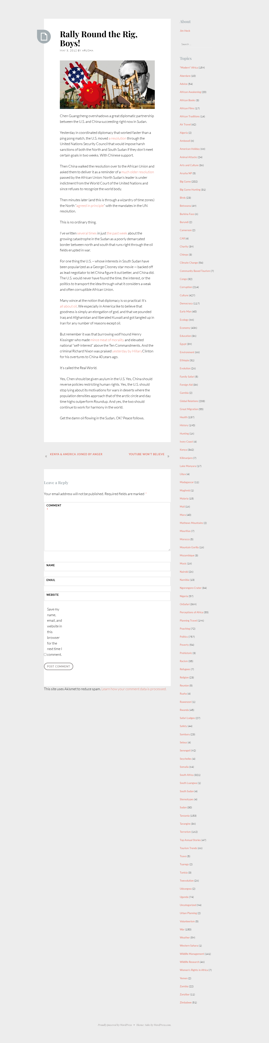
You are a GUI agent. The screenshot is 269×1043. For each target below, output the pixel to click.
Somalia (184, 766)
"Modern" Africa (189, 67)
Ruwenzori (186, 701)
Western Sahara (189, 945)
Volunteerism (187, 921)
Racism (184, 661)
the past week (117, 233)
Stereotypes (187, 799)
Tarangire (185, 823)
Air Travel (185, 124)
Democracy (186, 303)
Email (50, 580)
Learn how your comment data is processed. (134, 689)
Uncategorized (188, 905)
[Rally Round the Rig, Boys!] (44, 37)
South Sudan (187, 791)
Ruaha (183, 693)
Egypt (183, 344)
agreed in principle (90, 205)
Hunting (184, 433)
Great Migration (189, 409)
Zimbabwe (186, 1002)
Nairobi (184, 571)
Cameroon (186, 230)
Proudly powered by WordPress (115, 1024)
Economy (185, 327)
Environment (187, 352)
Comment (53, 507)
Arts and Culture (189, 165)
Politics (184, 636)
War (182, 929)
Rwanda (184, 709)
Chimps (184, 254)
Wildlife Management (192, 953)
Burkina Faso (187, 214)
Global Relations (189, 401)
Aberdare (185, 75)
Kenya (183, 449)
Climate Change (189, 262)
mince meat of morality (107, 340)
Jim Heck (185, 30)
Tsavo (183, 856)
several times (87, 233)
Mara (183, 514)
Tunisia (184, 872)
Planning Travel (188, 620)
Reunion (184, 685)
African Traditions (190, 116)
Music (183, 563)
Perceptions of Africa (191, 612)
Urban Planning (188, 913)
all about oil (68, 306)
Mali (182, 506)
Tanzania (185, 815)
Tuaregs (184, 864)
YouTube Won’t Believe (147, 454)
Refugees (185, 669)
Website (52, 594)
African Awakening (190, 92)
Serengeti (185, 750)
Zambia (184, 986)
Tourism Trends (188, 848)
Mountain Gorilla (189, 547)
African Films (187, 108)
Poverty (184, 644)
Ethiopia (184, 360)
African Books (187, 100)
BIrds (183, 197)
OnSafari (185, 604)
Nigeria (184, 596)
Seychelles (186, 758)
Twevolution (187, 880)
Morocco (185, 539)
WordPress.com (162, 1024)
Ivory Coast (186, 441)
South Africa (187, 774)
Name (50, 565)
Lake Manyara (188, 466)
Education (185, 335)
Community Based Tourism (195, 270)
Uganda (184, 896)
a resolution (117, 138)
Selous (183, 742)
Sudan (183, 807)
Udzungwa (186, 888)
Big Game (185, 181)
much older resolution (137, 172)
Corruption (186, 287)
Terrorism (185, 831)
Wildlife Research (189, 961)
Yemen (183, 978)
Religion (184, 677)
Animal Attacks (188, 157)
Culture (184, 295)
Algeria (184, 132)
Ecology (184, 319)
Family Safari (187, 376)
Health (183, 417)
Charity (184, 246)
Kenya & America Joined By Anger (76, 454)
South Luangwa (188, 783)
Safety (183, 726)
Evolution (185, 368)
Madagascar (187, 482)
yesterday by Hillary (127, 351)
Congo (183, 279)
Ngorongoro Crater (190, 587)
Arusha (87, 50)
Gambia (184, 392)
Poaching (185, 628)
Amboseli (185, 140)
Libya (183, 474)
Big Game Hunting (190, 189)
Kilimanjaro (186, 457)
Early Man (185, 311)
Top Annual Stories (190, 840)
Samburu (185, 734)
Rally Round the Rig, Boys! (98, 38)
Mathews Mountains (191, 522)
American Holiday (190, 148)
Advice (183, 83)
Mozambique (187, 555)
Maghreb (185, 490)
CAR (182, 238)
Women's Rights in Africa (194, 970)
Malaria (184, 498)
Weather (185, 937)
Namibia (184, 579)
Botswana (185, 205)
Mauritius (185, 531)
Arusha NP (186, 173)
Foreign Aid (186, 384)
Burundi (184, 222)
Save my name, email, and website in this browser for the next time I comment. (54, 632)
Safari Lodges (187, 718)
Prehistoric (186, 653)
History (184, 425)
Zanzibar (185, 994)
